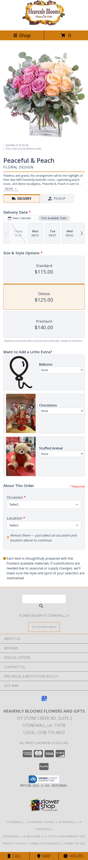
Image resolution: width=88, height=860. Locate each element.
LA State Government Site (65, 836)
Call (15, 856)
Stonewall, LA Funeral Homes (30, 822)
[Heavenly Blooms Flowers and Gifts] (43, 24)
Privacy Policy (14, 843)
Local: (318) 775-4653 (44, 732)
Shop (24, 35)
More (9, 189)
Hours (75, 856)
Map (45, 856)
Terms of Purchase (45, 843)
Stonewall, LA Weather (21, 836)
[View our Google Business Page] (44, 700)
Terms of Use (74, 843)
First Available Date (54, 218)
